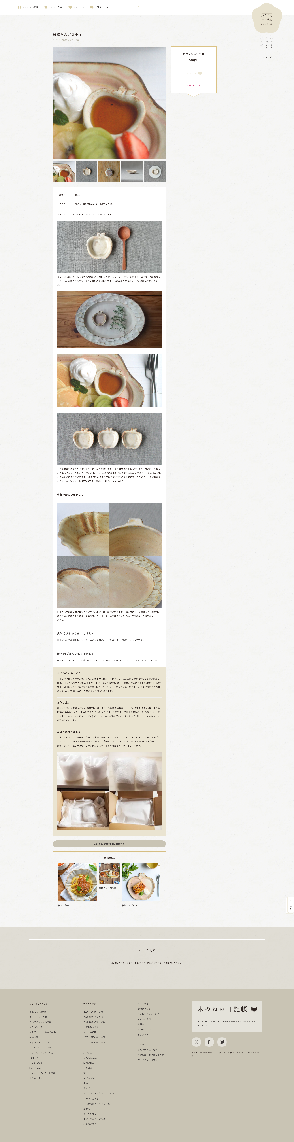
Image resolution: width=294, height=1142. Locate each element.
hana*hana (35, 1067)
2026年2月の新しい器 (94, 1022)
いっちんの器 (36, 1062)
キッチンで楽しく (92, 1113)
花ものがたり (90, 1124)
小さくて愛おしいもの (94, 1118)
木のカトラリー (37, 1078)
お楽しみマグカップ (93, 1027)
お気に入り (78, 7)
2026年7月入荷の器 (93, 1016)
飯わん (86, 1108)
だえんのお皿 (90, 1057)
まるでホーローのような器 (42, 1032)
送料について (102, 7)
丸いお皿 (87, 1052)
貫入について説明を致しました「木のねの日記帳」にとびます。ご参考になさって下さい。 (102, 637)
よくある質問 (144, 1019)
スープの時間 (89, 1032)
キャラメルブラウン (39, 1042)
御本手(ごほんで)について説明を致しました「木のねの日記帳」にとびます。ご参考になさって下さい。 (108, 657)
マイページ (143, 1044)
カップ (86, 1088)
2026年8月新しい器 (93, 1011)
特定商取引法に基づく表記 (151, 1054)
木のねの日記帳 (30, 7)
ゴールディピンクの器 (40, 1047)
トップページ (144, 1034)
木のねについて (145, 1029)
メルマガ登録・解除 (147, 1049)
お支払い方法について (149, 1014)
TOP (55, 40)
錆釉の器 (33, 1037)
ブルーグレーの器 (38, 1016)
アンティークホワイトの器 (42, 1073)
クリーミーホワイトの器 (41, 1052)
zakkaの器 (34, 1057)
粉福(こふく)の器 (37, 1011)
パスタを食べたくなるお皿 (96, 1103)
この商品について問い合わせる (109, 843)
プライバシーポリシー (149, 1060)
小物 (85, 1083)
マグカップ (88, 1078)
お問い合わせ (144, 1024)
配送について (144, 1009)
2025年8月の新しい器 (94, 1037)
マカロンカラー (37, 1027)
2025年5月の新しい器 (94, 1042)
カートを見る (55, 7)
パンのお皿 (89, 1067)
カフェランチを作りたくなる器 (98, 1093)
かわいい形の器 (91, 1098)
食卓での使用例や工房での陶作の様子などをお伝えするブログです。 (226, 1023)
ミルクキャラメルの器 (40, 1022)
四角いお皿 (88, 1062)
